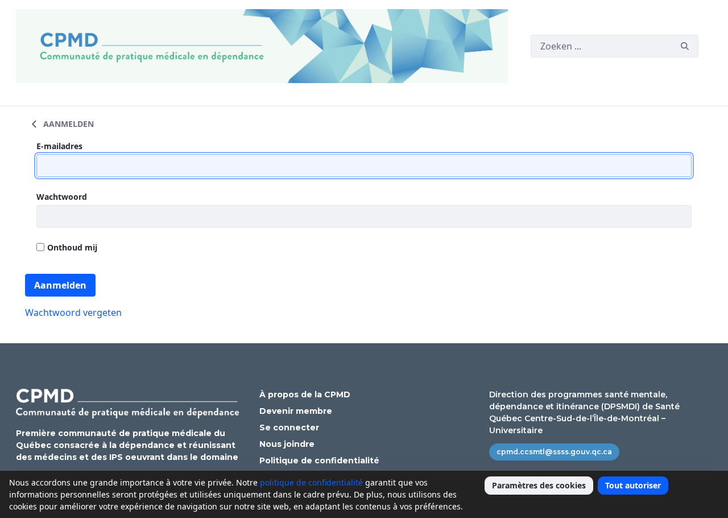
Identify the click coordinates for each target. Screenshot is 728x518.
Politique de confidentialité (319, 460)
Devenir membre (295, 411)
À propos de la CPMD (304, 394)
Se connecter (289, 427)
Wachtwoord (61, 196)
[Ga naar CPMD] (264, 46)
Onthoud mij (72, 247)
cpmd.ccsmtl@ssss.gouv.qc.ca (554, 451)
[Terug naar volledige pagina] (34, 123)
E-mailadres (59, 146)
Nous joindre (287, 444)
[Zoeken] (684, 46)
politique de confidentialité (311, 482)
